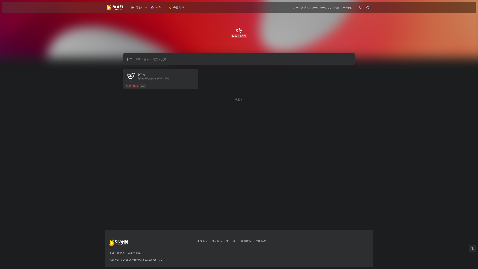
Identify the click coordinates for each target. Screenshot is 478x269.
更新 (146, 59)
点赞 (163, 59)
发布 (138, 59)
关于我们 (231, 241)
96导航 (132, 259)
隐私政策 (217, 241)
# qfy (143, 85)
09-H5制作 (133, 85)
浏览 (155, 59)
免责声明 (202, 241)
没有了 (239, 99)
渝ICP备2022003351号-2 (149, 259)
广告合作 (260, 241)
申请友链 (246, 241)
